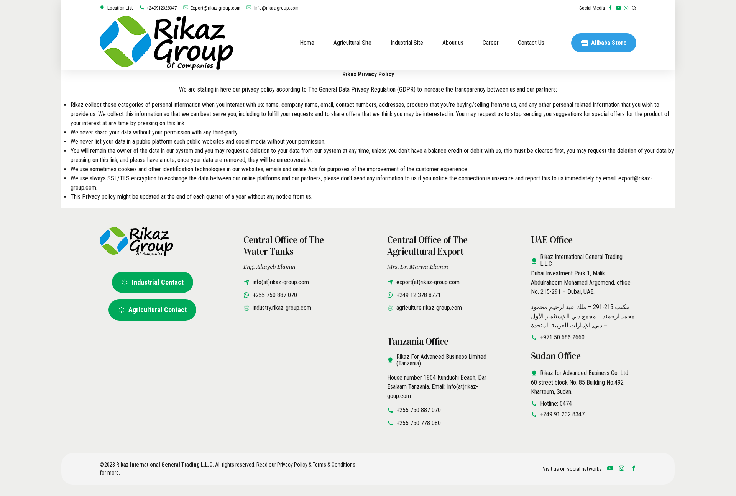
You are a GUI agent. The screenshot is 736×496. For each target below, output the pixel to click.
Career (491, 42)
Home (307, 42)
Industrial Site (407, 42)
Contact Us (531, 42)
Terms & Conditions (334, 465)
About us (452, 42)
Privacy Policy (292, 465)
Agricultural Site (352, 42)
